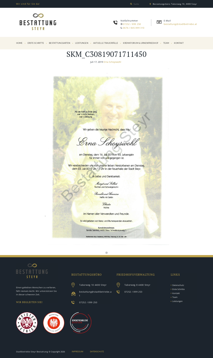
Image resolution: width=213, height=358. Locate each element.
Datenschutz (178, 285)
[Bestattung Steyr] (38, 22)
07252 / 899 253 (133, 291)
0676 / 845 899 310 (133, 27)
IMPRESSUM (77, 351)
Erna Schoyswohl (112, 61)
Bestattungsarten (59, 43)
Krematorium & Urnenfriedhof (140, 43)
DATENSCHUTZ (97, 351)
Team (166, 43)
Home (19, 43)
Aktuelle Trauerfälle (105, 43)
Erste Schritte (36, 43)
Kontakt (179, 43)
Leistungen (81, 43)
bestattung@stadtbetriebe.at (180, 24)
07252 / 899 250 (132, 24)
